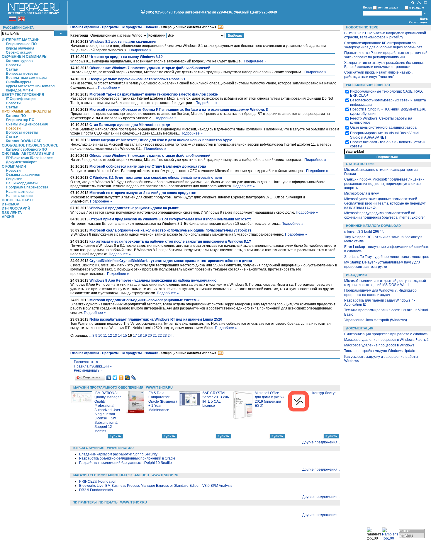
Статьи (12, 69)
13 (115, 336)
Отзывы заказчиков (23, 175)
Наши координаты (22, 183)
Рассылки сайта (18, 27)
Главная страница (84, 27)
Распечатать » (86, 362)
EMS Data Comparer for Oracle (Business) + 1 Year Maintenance (162, 401)
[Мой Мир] (127, 378)
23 (165, 336)
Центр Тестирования (23, 95)
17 (135, 336)
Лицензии (14, 179)
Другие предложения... (321, 442)
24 (170, 336)
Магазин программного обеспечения (108, 387)
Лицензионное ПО (21, 44)
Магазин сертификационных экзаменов (111, 475)
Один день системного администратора (383, 127)
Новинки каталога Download (373, 225)
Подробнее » (140, 50)
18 (140, 336)
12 (110, 336)
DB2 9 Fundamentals (96, 490)
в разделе (416, 7)
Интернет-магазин (21, 40)
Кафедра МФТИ (19, 90)
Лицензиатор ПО (20, 120)
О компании (14, 166)
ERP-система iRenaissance (29, 158)
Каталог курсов (19, 61)
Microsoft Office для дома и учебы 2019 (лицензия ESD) (269, 399)
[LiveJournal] (133, 378)
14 (120, 336)
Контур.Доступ (324, 393)
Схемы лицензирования (27, 124)
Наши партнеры (19, 192)
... (90, 336)
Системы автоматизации (28, 154)
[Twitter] (115, 378)
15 (125, 336)
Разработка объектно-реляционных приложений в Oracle (127, 458)
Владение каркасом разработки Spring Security (118, 454)
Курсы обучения (20, 48)
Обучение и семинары (24, 57)
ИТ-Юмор (10, 204)
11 (105, 336)
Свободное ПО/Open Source (30, 145)
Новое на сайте (18, 200)
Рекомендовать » (88, 370)
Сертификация (19, 52)
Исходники (356, 275)
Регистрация (418, 22)
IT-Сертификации (20, 99)
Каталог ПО (16, 116)
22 (160, 336)
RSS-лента (12, 213)
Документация (359, 328)
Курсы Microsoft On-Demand (30, 86)
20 (150, 336)
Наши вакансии (19, 196)
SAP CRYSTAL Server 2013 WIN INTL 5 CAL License (216, 399)
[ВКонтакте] (109, 378)
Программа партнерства (27, 187)
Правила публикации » (93, 366)
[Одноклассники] (121, 378)
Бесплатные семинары (26, 78)
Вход (423, 18)
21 (155, 336)
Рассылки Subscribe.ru (368, 85)
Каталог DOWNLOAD (24, 141)
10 (100, 336)
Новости (13, 65)
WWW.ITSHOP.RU (159, 387)
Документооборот (21, 162)
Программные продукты (26, 111)
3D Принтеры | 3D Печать (95, 502)
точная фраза (388, 7)
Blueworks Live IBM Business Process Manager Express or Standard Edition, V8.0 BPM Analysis (155, 486)
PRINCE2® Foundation (97, 481)
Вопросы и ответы (22, 74)
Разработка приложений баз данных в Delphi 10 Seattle (125, 463)
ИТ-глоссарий (16, 208)
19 (145, 336)
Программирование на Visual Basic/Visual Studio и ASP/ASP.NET (384, 135)
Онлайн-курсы (18, 82)
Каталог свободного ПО (26, 149)
